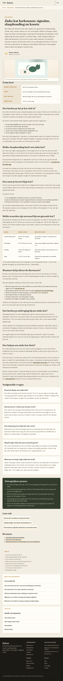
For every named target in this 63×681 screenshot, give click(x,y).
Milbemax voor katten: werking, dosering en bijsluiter (20, 597)
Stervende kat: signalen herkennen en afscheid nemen (20, 527)
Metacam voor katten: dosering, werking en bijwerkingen (21, 601)
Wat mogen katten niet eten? (51, 645)
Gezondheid (10, 7)
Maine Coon (29, 661)
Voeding (28, 652)
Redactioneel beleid (13, 676)
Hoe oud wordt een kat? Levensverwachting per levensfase (22, 585)
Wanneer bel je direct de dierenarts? (15, 563)
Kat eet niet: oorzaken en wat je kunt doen (17, 518)
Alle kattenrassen (9, 618)
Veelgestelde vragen (11, 570)
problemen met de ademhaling (44, 290)
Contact (33, 676)
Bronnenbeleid (21, 676)
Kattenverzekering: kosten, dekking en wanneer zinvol (21, 593)
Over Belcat (5, 676)
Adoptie (46, 668)
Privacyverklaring (39, 676)
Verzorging (47, 665)
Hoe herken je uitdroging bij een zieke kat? (17, 565)
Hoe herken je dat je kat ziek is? (14, 555)
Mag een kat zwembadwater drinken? (51, 648)
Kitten (45, 663)
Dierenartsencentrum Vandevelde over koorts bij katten (23, 542)
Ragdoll (28, 665)
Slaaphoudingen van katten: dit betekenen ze (17, 523)
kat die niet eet (20, 288)
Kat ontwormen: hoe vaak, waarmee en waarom (18, 589)
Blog (45, 661)
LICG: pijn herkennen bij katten (15, 537)
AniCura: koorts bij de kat (13, 539)
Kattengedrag (29, 647)
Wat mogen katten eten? (12, 621)
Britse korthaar (30, 663)
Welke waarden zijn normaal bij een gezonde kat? (18, 561)
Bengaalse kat (30, 668)
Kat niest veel (47, 654)
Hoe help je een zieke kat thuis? (14, 568)
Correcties (28, 676)
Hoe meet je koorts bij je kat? (13, 559)
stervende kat (10, 379)
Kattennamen (8, 629)
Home (4, 7)
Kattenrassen (29, 645)
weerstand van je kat (40, 363)
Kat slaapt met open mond (51, 651)
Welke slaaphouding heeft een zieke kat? (16, 557)
